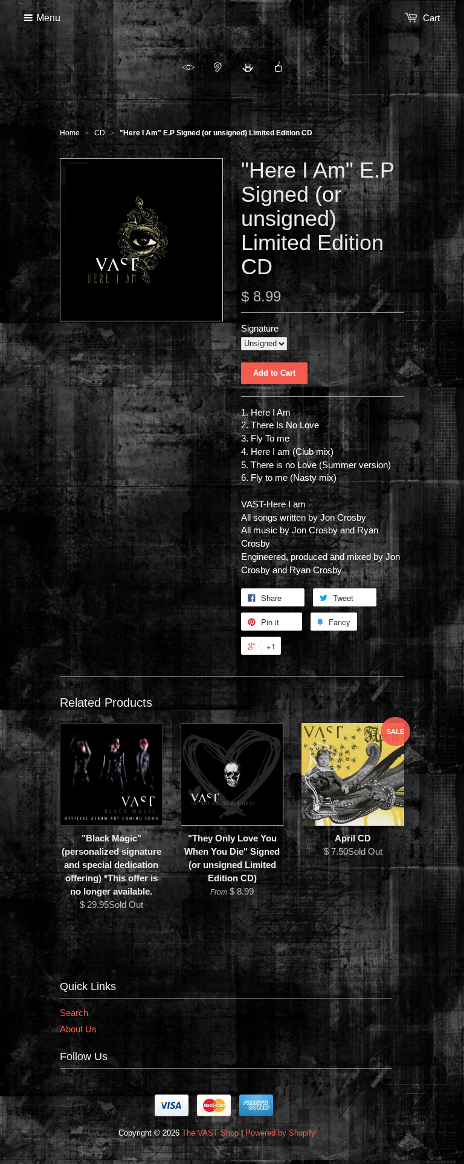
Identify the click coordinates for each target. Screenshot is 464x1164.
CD (99, 133)
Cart (431, 18)
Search (74, 1013)
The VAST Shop (210, 1132)
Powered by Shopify (280, 1132)
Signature (260, 328)
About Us (78, 1029)
